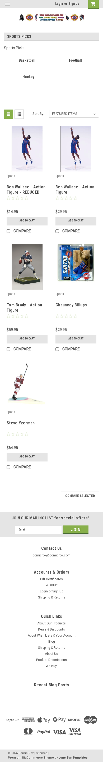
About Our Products (51, 623)
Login (59, 4)
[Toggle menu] (7, 7)
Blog (51, 641)
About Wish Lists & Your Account (52, 635)
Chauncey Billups (71, 304)
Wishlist (52, 585)
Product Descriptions (51, 660)
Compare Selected (80, 496)
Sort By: (38, 114)
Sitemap (42, 753)
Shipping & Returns (51, 597)
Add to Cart (27, 220)
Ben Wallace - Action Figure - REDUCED (26, 189)
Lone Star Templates (73, 757)
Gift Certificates (51, 579)
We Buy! (52, 666)
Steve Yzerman (21, 422)
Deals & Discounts (51, 629)
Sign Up (74, 4)
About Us (51, 654)
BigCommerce (32, 757)
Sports (11, 176)
